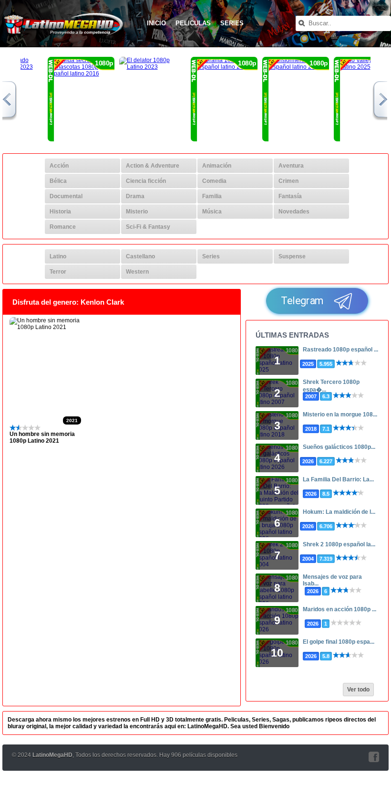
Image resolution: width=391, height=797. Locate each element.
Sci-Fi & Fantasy (148, 226)
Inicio (156, 23)
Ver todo (358, 689)
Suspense (292, 256)
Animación (216, 165)
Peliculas (193, 23)
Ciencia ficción (146, 181)
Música (212, 211)
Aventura (291, 165)
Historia (60, 211)
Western (137, 271)
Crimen (288, 181)
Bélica (58, 181)
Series (232, 23)
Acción (59, 165)
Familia (212, 196)
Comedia (214, 181)
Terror (58, 271)
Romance (63, 226)
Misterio (137, 211)
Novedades (293, 211)
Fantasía (290, 196)
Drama (135, 196)
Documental (66, 196)
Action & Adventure (152, 165)
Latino (58, 256)
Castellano (140, 256)
